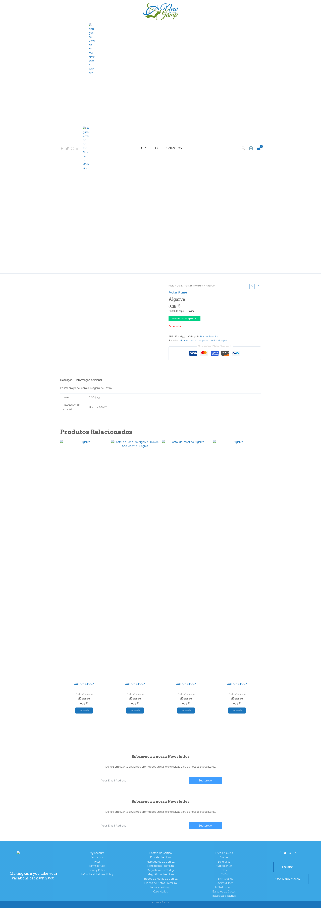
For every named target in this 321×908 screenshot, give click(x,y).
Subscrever (205, 780)
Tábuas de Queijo (160, 887)
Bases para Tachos (224, 895)
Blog (155, 148)
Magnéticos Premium (160, 874)
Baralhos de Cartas (224, 891)
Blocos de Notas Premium (160, 883)
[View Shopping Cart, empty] (259, 148)
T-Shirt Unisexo (224, 887)
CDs (224, 870)
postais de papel (199, 340)
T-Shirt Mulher (224, 883)
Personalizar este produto (184, 318)
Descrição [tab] (66, 380)
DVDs (224, 874)
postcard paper (218, 340)
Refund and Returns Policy (97, 874)
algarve (184, 340)
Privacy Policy (97, 870)
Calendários (160, 891)
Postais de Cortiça (160, 853)
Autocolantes (224, 865)
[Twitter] (67, 148)
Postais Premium (194, 285)
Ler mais (84, 710)
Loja (142, 148)
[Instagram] (72, 148)
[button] (243, 148)
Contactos (173, 148)
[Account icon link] (251, 148)
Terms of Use (97, 865)
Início (171, 285)
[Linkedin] (78, 148)
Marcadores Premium (160, 865)
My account (97, 853)
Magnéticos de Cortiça (161, 870)
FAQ (97, 861)
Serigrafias (224, 861)
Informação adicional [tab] (89, 380)
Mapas (224, 857)
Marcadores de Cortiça (160, 861)
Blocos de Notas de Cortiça (160, 878)
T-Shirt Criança (224, 878)
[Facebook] (62, 148)
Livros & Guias (224, 853)
